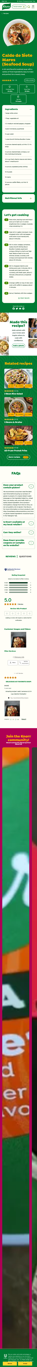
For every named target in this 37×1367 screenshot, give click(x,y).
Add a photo (18, 346)
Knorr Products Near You (27, 1)
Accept (25, 1363)
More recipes (18, 457)
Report (24, 719)
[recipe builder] (24, 7)
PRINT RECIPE (24, 298)
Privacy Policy (12, 1361)
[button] (7, 613)
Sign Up (4, 1)
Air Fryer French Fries (15, 450)
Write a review (29, 80)
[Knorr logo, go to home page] (6, 6)
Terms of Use (25, 1359)
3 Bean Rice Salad (13, 394)
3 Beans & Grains (13, 422)
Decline (10, 1363)
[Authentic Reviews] (12, 569)
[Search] (28, 6)
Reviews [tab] (11, 557)
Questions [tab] (25, 557)
